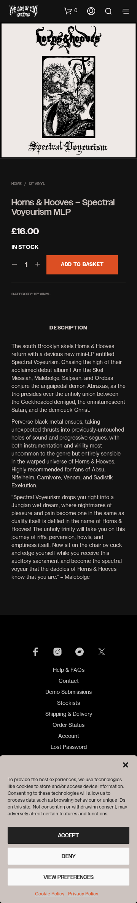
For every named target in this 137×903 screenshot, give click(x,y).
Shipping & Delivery (68, 714)
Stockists (68, 703)
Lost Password (69, 747)
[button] (125, 765)
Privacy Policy (83, 894)
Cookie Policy (49, 894)
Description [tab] (68, 328)
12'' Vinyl (37, 183)
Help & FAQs (68, 670)
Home (16, 183)
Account (68, 736)
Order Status (68, 725)
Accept (68, 835)
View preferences (68, 877)
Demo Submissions (68, 692)
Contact (69, 681)
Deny (69, 856)
